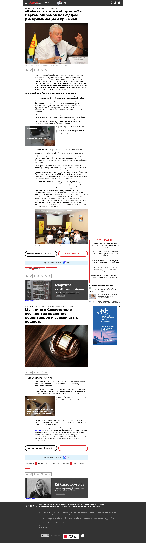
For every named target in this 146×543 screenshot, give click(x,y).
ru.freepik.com (39, 368)
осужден (38, 430)
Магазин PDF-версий (90, 505)
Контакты (102, 505)
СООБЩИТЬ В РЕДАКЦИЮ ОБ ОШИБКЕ (50, 509)
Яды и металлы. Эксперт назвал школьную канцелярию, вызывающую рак (107, 296)
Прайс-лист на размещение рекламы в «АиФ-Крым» (55, 507)
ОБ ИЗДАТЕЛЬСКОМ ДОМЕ (46, 505)
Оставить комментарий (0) (73, 253)
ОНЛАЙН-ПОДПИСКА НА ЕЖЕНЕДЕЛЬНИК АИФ (69, 505)
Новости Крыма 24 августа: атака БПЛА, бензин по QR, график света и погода (105, 245)
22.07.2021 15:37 (29, 8)
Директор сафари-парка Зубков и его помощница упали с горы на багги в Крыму (105, 277)
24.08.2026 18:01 (29, 306)
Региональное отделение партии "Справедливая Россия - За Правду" (46, 65)
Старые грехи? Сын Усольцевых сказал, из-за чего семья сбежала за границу (109, 302)
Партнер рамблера (56, 535)
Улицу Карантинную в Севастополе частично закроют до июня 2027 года (105, 261)
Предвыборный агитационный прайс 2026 (86, 507)
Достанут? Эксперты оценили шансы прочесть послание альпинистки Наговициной (109, 289)
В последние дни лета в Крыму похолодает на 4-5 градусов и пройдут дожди (105, 269)
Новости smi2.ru (31, 301)
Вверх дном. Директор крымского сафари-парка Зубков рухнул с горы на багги (105, 253)
